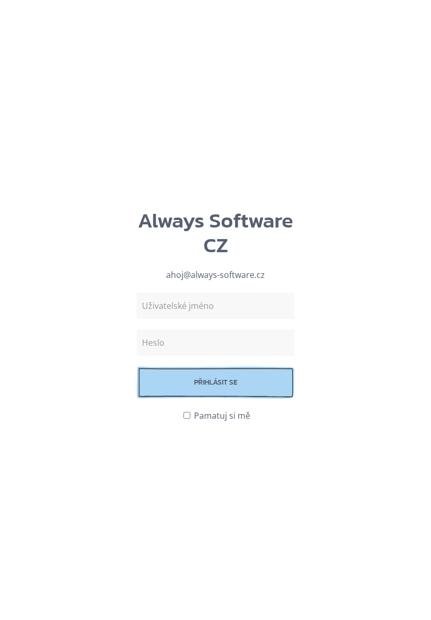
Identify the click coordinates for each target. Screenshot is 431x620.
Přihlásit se (216, 382)
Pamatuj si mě (221, 415)
